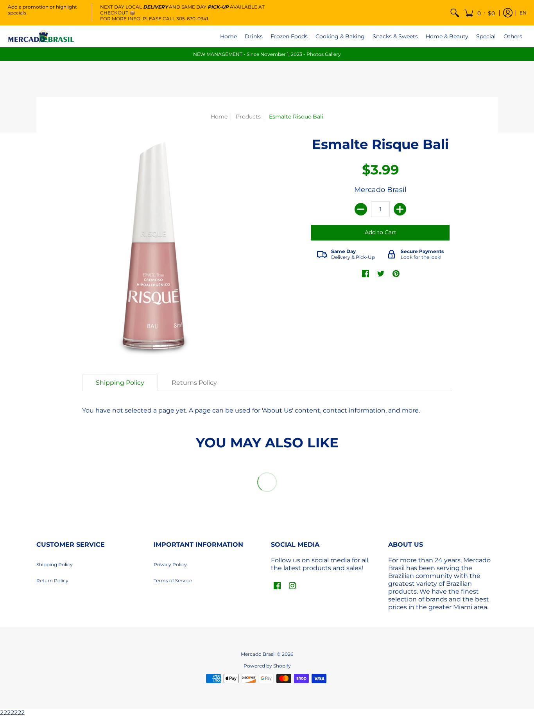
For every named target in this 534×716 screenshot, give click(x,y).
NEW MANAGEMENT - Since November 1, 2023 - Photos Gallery (267, 54)
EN (523, 13)
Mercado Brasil (380, 189)
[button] (479, 12)
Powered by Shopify (267, 666)
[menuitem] (455, 12)
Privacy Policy (170, 564)
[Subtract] (361, 209)
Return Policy (52, 580)
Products (248, 116)
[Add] (400, 209)
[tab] (120, 383)
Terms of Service (173, 580)
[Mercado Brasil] (41, 36)
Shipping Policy (54, 564)
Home (219, 116)
